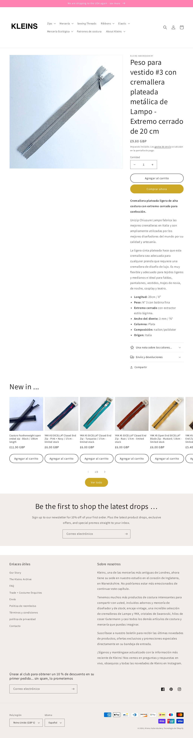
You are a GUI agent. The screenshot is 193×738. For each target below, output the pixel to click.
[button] (51, 23)
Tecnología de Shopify (174, 728)
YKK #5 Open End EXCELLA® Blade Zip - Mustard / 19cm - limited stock (166, 438)
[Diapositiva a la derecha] (105, 472)
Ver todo (96, 482)
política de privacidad (22, 619)
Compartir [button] (141, 367)
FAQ (11, 586)
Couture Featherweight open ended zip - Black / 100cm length (25, 438)
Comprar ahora (157, 189)
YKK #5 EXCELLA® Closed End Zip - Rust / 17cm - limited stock (130, 438)
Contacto (15, 626)
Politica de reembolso (22, 606)
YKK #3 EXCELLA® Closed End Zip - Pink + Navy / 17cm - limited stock (60, 438)
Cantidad (135, 157)
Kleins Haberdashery (154, 728)
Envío (12, 599)
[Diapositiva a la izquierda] (88, 472)
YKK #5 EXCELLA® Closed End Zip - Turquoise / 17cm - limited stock (95, 438)
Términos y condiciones (23, 612)
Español (53, 722)
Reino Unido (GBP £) (24, 722)
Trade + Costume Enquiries (25, 592)
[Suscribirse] (126, 533)
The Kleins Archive (20, 579)
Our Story (15, 572)
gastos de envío (163, 146)
